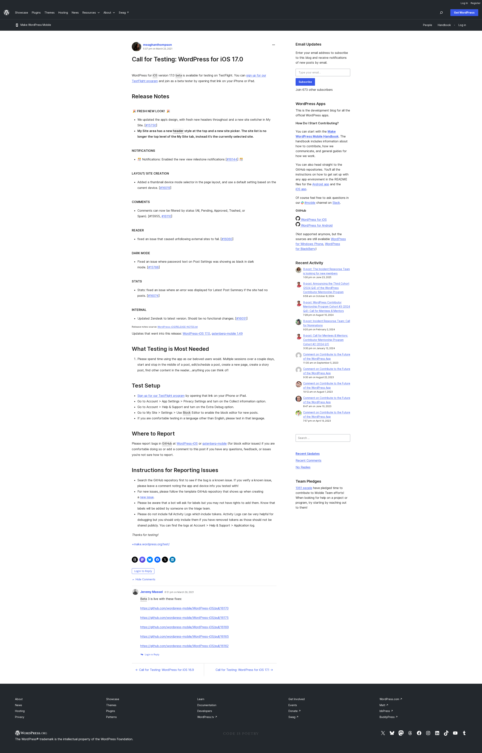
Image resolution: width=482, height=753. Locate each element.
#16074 (153, 296)
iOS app (301, 189)
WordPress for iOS (313, 219)
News (18, 705)
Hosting (20, 711)
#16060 (227, 239)
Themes (111, 705)
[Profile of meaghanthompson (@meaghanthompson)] (136, 47)
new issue (147, 497)
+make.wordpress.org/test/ (151, 544)
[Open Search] (441, 12)
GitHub (167, 443)
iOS (155, 75)
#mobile (309, 202)
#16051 (241, 318)
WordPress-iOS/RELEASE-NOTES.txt (178, 326)
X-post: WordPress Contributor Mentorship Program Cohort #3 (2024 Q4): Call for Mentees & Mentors (326, 307)
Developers (204, 711)
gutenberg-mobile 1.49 (227, 333)
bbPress (386, 711)
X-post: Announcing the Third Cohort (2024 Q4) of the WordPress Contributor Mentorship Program (326, 288)
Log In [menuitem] (464, 3)
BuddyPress (389, 717)
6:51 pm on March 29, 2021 (179, 592)
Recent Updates (308, 453)
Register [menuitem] (475, 3)
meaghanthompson (157, 45)
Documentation (206, 705)
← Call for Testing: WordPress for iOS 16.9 (164, 670)
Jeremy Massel (151, 592)
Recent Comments (308, 460)
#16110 (166, 216)
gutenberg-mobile (214, 443)
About (19, 699)
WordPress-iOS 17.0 (196, 333)
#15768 (153, 267)
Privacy (19, 717)
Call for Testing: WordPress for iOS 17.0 (187, 59)
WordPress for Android (316, 225)
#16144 (232, 159)
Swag (293, 717)
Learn (200, 699)
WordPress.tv (207, 717)
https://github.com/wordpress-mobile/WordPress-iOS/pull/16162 (184, 646)
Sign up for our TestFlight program (161, 395)
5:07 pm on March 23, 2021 (157, 48)
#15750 (151, 125)
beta (178, 75)
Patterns (111, 717)
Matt (384, 705)
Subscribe (305, 81)
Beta (143, 599)
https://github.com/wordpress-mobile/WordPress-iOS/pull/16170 (184, 608)
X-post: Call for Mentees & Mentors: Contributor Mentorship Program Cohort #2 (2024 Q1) (325, 340)
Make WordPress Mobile (36, 24)
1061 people (304, 488)
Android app (320, 184)
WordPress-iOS (187, 443)
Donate (294, 711)
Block (187, 412)
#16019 (165, 188)
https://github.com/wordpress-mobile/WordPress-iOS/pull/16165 (184, 636)
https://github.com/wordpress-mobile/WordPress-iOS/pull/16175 (184, 617)
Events (292, 705)
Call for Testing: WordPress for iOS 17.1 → (244, 670)
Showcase (112, 699)
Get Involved (296, 699)
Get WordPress (464, 12)
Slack (336, 202)
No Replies (303, 467)
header (178, 131)
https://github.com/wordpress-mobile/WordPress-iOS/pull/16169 (184, 627)
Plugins (110, 711)
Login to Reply (143, 571)
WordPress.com (391, 699)
